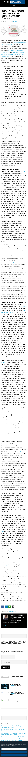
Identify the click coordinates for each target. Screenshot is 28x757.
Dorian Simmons (17, 21)
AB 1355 (23, 306)
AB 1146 (12, 262)
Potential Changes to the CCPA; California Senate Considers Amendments (13, 54)
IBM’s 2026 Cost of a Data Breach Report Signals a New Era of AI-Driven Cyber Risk (13, 734)
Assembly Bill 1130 (6, 565)
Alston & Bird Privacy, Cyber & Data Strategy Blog (14, 2)
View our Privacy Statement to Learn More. (8, 746)
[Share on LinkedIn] (6, 607)
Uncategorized (12, 611)
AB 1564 (19, 452)
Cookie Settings (14, 748)
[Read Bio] (5, 625)
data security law (20, 555)
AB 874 (3, 110)
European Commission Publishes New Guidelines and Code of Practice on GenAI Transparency (13, 737)
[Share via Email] (9, 607)
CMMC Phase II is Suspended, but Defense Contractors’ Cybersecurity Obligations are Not (12, 741)
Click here (12, 677)
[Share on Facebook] (2, 607)
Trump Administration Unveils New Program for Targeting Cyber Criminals (12, 726)
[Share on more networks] (13, 607)
